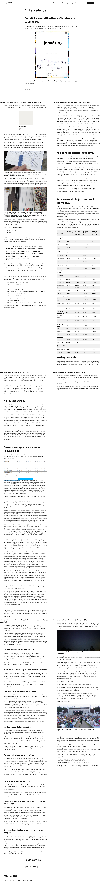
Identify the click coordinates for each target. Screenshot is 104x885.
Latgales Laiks (60, 306)
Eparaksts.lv (18, 841)
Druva (58, 288)
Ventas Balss (60, 342)
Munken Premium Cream (39, 264)
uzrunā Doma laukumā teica (63, 134)
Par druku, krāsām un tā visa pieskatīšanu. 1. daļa (14, 372)
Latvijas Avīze (60, 258)
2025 (88, 206)
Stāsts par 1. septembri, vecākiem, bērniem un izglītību (69, 372)
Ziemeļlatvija (60, 352)
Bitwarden (17, 704)
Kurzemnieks (60, 303)
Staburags (59, 331)
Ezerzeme (59, 293)
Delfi (76, 731)
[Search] (90, 3)
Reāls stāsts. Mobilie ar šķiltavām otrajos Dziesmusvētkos (70, 620)
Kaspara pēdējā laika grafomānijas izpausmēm (79, 737)
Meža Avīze (60, 268)
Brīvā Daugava (60, 285)
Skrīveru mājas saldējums (64, 131)
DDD (58, 241)
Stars (58, 334)
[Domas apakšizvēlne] (50, 2)
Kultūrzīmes (60, 255)
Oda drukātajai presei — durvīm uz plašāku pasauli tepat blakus (71, 102)
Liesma (59, 308)
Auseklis (59, 279)
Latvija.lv (12, 841)
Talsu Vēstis (60, 337)
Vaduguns (59, 339)
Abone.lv (93, 168)
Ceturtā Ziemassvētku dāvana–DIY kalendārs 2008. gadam (50, 20)
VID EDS (25, 841)
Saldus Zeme (60, 328)
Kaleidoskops (60, 296)
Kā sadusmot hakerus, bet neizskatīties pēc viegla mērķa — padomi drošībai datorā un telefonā (24, 621)
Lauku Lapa (60, 265)
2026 (92, 206)
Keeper (23, 704)
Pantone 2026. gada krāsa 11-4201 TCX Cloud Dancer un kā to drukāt (20, 102)
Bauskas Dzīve (60, 282)
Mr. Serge (9, 3)
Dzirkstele (59, 290)
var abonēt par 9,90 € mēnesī (79, 188)
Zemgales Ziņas (61, 349)
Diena (58, 244)
